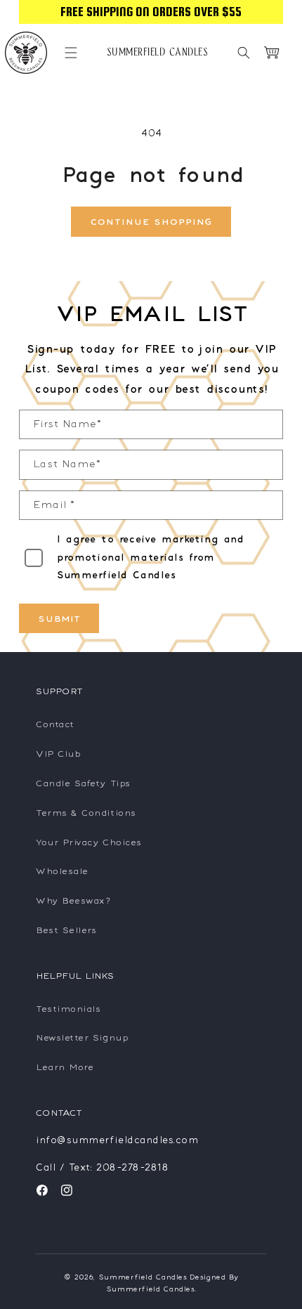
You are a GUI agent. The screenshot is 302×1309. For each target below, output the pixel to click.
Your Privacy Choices (88, 842)
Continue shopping (150, 222)
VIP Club (57, 753)
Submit (59, 619)
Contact (54, 724)
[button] (71, 53)
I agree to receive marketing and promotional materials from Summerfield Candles (149, 557)
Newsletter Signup (81, 1037)
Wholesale (61, 871)
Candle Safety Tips (82, 783)
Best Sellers (65, 930)
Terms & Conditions (85, 812)
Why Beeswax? (72, 900)
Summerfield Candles (142, 1277)
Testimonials (67, 1008)
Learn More (64, 1067)
